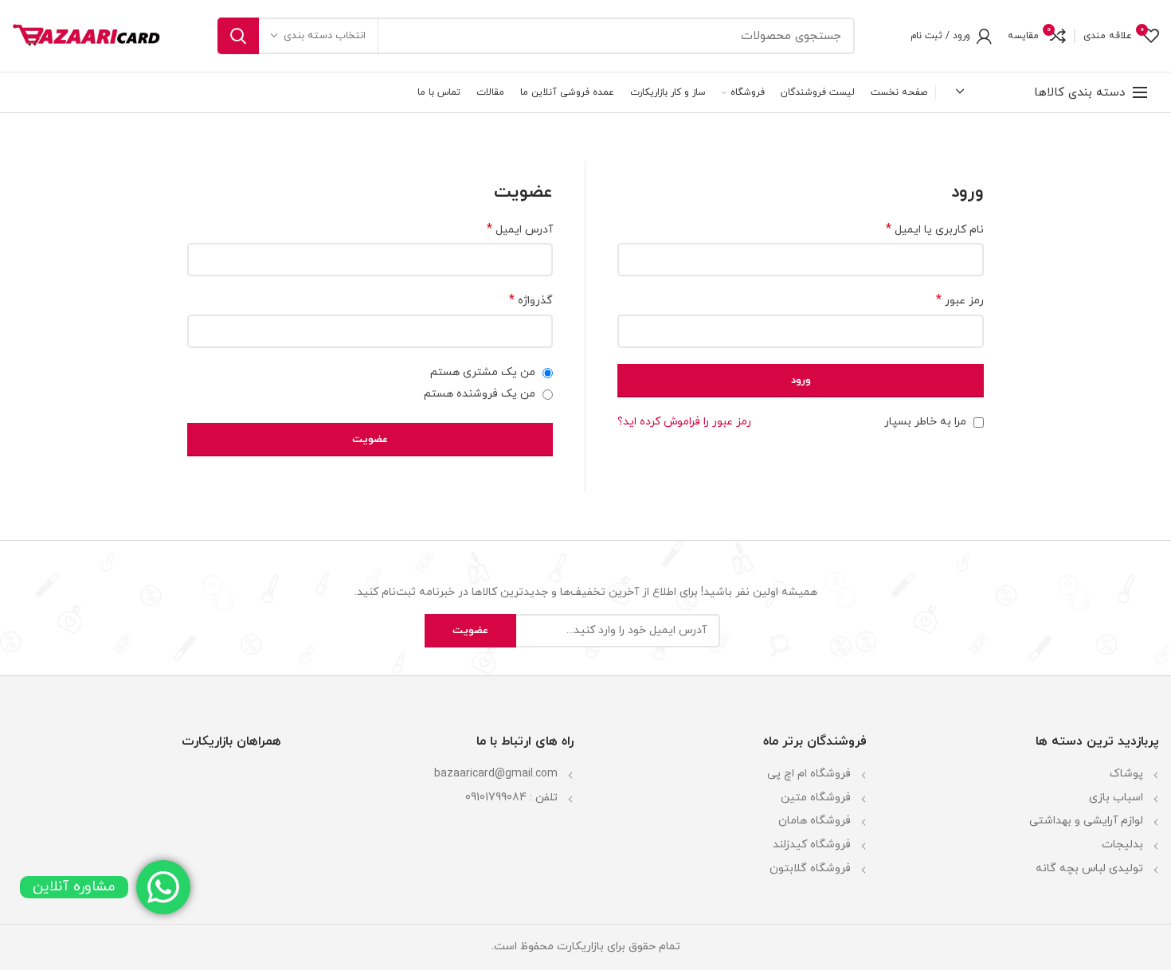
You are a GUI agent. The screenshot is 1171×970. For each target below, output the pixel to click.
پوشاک (1126, 773)
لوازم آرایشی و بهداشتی (1086, 820)
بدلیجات (1122, 844)
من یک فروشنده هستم (481, 393)
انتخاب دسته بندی (325, 36)
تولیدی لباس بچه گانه (1089, 868)
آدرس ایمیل (520, 229)
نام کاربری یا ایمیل (935, 229)
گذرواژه (531, 300)
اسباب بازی (1116, 797)
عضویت (370, 439)
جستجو (238, 36)
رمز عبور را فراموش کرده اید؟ (684, 421)
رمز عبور (960, 300)
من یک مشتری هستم (484, 372)
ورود (801, 381)
